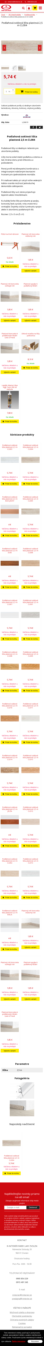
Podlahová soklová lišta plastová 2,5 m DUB (9, 550)
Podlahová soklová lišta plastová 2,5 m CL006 (30, 550)
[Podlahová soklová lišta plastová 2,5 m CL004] (22, 47)
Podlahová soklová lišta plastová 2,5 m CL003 (9, 447)
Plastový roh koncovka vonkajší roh (10, 285)
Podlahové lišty (29, 15)
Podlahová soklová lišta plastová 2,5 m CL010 (9, 706)
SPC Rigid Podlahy (15, 15)
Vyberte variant (30, 271)
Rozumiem (35, 1341)
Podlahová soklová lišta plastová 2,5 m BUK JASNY (9, 499)
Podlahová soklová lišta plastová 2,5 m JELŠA (9, 809)
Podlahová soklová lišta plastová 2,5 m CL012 (30, 809)
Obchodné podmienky (22, 1316)
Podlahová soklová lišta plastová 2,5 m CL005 (30, 499)
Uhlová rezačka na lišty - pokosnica (31, 334)
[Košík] (34, 7)
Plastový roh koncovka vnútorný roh (30, 235)
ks (9, 91)
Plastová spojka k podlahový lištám (31, 285)
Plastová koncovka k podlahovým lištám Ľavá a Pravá (10, 335)
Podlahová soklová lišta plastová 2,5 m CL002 (9, 861)
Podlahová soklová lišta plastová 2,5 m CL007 (9, 602)
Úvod (3, 15)
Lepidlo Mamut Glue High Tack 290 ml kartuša (10, 387)
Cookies (22, 1323)
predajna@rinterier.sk (22, 1298)
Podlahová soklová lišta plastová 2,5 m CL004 (30, 447)
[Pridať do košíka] (10, 266)
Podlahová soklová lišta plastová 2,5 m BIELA (9, 913)
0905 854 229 (32, 2)
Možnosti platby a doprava (22, 1312)
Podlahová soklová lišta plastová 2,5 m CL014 (9, 757)
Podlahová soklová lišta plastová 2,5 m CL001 (30, 602)
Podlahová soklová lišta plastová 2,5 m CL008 (9, 654)
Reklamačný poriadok (22, 1327)
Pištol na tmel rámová (9, 234)
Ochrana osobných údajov (22, 1319)
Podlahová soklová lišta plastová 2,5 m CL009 (30, 654)
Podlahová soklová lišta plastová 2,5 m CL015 (30, 757)
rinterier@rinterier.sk (15, 2)
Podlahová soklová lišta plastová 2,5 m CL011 (30, 706)
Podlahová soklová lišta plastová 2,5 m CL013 (30, 861)
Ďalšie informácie (18, 1341)
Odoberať (33, 1207)
